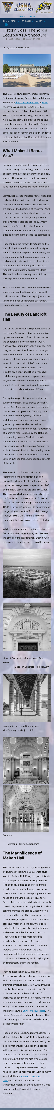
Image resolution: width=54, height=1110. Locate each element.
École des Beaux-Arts (27, 102)
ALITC (39, 21)
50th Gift (26, 21)
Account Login (27, 16)
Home (6, 21)
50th (13, 21)
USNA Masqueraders (33, 1010)
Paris (45, 102)
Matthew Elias (14, 39)
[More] (6, 25)
